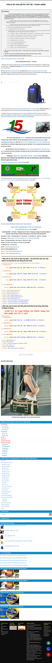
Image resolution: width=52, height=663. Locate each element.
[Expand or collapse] (49, 11)
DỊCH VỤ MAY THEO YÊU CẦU (6, 462)
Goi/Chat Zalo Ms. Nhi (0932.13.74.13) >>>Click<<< (28, 267)
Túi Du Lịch (3, 439)
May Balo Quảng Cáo (6, 466)
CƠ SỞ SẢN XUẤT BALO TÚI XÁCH (24, 229)
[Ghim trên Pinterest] (29, 355)
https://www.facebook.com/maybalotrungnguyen (18, 300)
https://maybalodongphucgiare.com (33, 642)
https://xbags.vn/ (10, 341)
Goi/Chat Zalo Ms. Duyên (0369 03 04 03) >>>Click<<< (29, 273)
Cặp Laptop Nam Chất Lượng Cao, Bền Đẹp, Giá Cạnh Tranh (13, 560)
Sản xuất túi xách (34, 113)
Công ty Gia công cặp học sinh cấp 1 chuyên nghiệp (27, 156)
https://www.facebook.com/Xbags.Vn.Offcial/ (17, 343)
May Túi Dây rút (5, 489)
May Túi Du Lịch (5, 484)
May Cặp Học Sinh (5, 477)
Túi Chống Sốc (5, 448)
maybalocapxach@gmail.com (35, 634)
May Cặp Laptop (5, 478)
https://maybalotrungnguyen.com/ (14, 295)
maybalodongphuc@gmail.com (8, 142)
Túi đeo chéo (5, 444)
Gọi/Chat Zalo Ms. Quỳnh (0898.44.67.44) (24, 331)
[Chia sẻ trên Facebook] (22, 355)
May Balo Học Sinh (5, 471)
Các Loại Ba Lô (4, 424)
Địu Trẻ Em (4, 455)
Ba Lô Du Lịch (5, 429)
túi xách (22, 137)
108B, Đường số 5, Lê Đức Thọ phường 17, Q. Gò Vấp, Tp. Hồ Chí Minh (23, 238)
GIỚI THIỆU (3, 460)
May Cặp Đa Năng (5, 480)
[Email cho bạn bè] (27, 355)
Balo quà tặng (16, 70)
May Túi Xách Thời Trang (7, 486)
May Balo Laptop (5, 469)
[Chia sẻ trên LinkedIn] (32, 355)
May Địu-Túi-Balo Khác (6, 491)
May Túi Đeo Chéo (5, 488)
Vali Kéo (3, 437)
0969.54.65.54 (7, 317)
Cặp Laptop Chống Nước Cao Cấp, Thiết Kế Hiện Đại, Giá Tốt (13, 557)
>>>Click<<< (41, 287)
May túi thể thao (5, 493)
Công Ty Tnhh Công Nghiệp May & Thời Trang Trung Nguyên (34, 142)
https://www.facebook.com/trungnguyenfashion (18, 303)
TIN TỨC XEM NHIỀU (5, 506)
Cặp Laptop (4, 433)
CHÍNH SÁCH (4, 499)
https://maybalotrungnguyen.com (33, 645)
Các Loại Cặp (4, 431)
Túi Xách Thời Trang (5, 440)
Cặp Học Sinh (5, 435)
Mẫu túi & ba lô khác (5, 442)
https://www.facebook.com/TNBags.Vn (16, 348)
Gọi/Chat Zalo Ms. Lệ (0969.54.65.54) (23, 320)
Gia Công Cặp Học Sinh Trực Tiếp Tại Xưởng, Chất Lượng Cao (14, 565)
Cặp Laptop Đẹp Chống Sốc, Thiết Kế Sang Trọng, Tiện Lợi (13, 562)
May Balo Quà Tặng (6, 464)
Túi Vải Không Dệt (6, 446)
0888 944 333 (9, 284)
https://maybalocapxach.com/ (13, 298)
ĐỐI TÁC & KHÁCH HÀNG (6, 502)
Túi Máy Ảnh (4, 451)
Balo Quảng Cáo (9, 70)
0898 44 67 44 (7, 328)
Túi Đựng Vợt (5, 450)
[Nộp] (50, 514)
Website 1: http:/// (11, 251)
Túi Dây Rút (4, 453)
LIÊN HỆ (2, 508)
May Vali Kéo (4, 482)
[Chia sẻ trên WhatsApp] (20, 355)
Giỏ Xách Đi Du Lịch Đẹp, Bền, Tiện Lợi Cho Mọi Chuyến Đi (13, 555)
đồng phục (23, 66)
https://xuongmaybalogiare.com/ (36, 638)
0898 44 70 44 (7, 323)
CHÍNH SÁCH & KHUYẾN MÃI (6, 497)
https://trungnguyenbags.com (36, 646)
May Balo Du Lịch (5, 468)
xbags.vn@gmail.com (10, 340)
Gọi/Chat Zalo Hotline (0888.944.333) (23, 287)
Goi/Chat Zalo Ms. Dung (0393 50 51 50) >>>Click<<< (28, 279)
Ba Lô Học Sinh (5, 427)
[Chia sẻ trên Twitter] (25, 355)
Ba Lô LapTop (5, 426)
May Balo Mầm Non (6, 473)
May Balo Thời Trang (6, 475)
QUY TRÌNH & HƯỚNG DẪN (6, 495)
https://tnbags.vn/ (11, 346)
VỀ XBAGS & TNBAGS (5, 504)
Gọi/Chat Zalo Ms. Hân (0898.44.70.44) (24, 325)
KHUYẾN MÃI (4, 500)
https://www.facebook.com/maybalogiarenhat (18, 301)
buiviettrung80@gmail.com (39, 139)
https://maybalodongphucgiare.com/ (15, 296)
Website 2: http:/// (10, 253)
